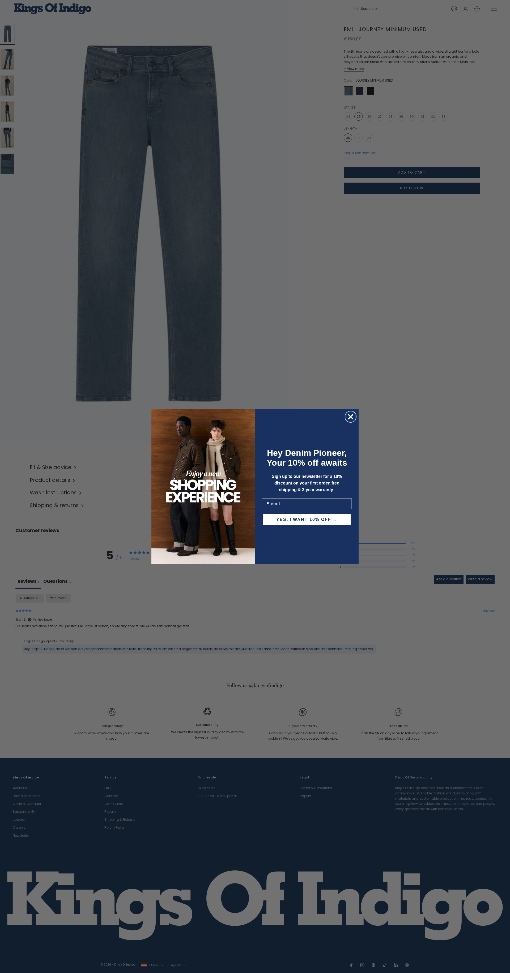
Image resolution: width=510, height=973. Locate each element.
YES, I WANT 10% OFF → (307, 519)
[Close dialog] (350, 416)
